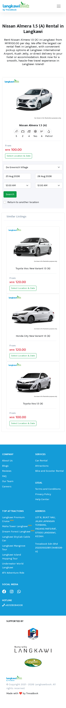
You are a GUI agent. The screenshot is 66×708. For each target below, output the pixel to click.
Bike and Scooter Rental (49, 470)
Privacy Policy (43, 494)
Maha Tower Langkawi (15, 526)
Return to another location (23, 202)
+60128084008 (14, 605)
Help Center (42, 499)
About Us (7, 460)
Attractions (42, 465)
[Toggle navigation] (58, 6)
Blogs (5, 465)
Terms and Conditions (48, 488)
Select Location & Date (18, 155)
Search (10, 194)
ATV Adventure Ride (13, 572)
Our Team (7, 481)
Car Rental (41, 460)
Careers (6, 486)
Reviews (6, 470)
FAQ (4, 476)
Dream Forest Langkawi (16, 531)
